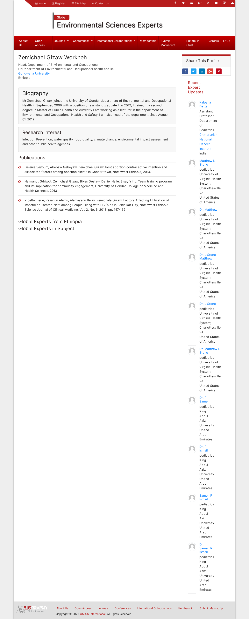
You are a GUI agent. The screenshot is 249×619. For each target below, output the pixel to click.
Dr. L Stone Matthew (207, 256)
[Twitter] (183, 3)
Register (59, 3)
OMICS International (92, 613)
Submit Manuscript (168, 43)
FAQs (226, 40)
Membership (148, 40)
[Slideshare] (224, 3)
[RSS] (208, 3)
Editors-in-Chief (193, 43)
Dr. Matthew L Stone (209, 350)
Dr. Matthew (208, 209)
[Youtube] (216, 3)
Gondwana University (34, 73)
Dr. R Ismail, (204, 448)
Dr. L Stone (207, 304)
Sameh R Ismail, (205, 497)
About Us (62, 608)
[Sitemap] (232, 3)
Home (42, 3)
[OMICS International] (32, 608)
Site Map (80, 3)
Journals (60, 40)
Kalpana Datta (205, 104)
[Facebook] (175, 3)
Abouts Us (23, 43)
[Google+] (200, 3)
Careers (214, 40)
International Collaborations (115, 40)
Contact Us (101, 3)
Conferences (81, 40)
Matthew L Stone (207, 162)
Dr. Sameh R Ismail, (205, 548)
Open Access (40, 43)
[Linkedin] (192, 3)
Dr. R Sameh (204, 399)
